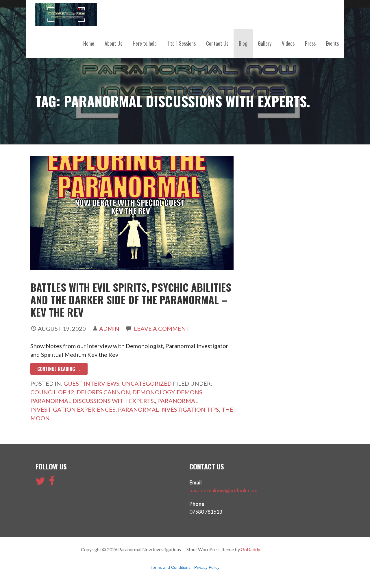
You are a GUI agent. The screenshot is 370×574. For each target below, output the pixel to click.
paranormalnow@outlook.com (223, 490)
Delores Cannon (103, 392)
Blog (243, 43)
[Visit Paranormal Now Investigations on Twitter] (40, 483)
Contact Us (217, 43)
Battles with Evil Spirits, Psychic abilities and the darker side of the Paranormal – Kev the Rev (130, 299)
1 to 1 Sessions (181, 43)
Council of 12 (52, 392)
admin (109, 328)
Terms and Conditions (170, 567)
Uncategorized (147, 383)
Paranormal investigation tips (168, 409)
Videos (288, 43)
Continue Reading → (59, 368)
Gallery (264, 43)
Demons (189, 392)
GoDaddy (250, 549)
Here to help (145, 43)
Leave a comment (162, 328)
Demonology (153, 392)
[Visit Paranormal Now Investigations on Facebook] (52, 483)
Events (332, 43)
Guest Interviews (91, 383)
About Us (113, 43)
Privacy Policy (206, 567)
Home (88, 43)
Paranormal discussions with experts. (92, 400)
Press (310, 43)
